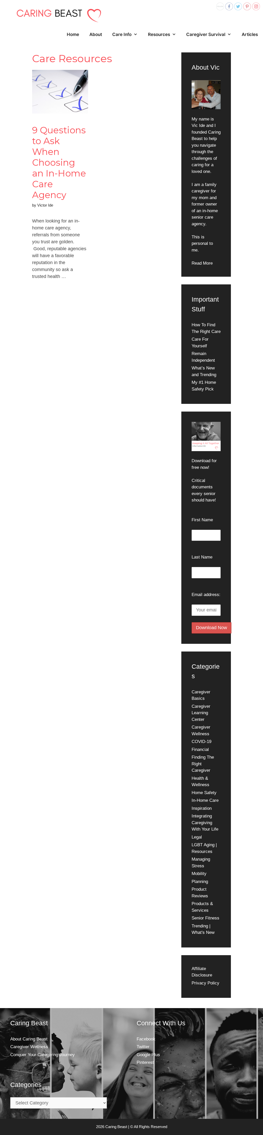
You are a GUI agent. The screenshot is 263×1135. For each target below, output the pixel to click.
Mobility (199, 873)
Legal (197, 837)
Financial (200, 749)
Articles (250, 34)
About (95, 34)
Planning (200, 881)
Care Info (122, 34)
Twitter (143, 1046)
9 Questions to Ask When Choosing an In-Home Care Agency (59, 162)
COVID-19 (201, 741)
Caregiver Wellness (29, 1046)
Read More (202, 263)
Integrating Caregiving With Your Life (205, 823)
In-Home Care (205, 800)
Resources (159, 34)
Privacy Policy (205, 983)
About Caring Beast (29, 1039)
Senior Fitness (205, 918)
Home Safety (204, 792)
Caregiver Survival (205, 34)
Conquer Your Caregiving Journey (42, 1054)
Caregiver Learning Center (201, 713)
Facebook (146, 1039)
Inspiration (202, 808)
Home (73, 34)
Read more (48, 292)
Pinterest (145, 1062)
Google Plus (148, 1054)
